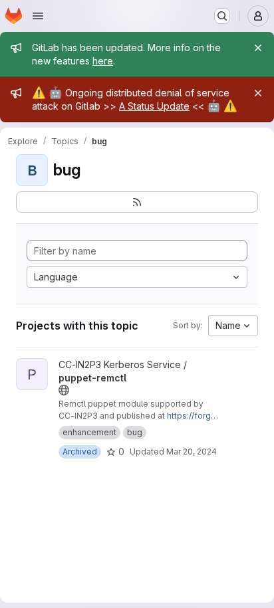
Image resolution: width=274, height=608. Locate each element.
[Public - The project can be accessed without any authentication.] (64, 390)
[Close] (258, 48)
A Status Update (154, 106)
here (102, 60)
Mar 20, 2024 (191, 451)
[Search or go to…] (222, 16)
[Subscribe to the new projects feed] (137, 202)
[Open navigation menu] (38, 16)
